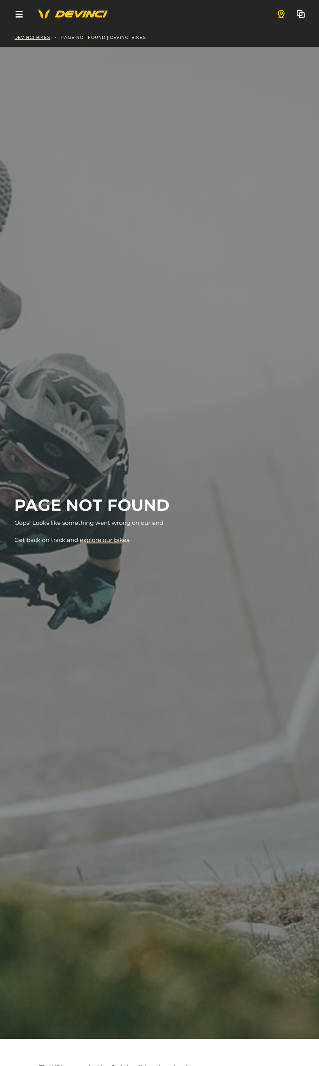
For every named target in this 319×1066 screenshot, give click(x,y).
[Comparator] (301, 14)
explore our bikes (104, 540)
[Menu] (19, 14)
